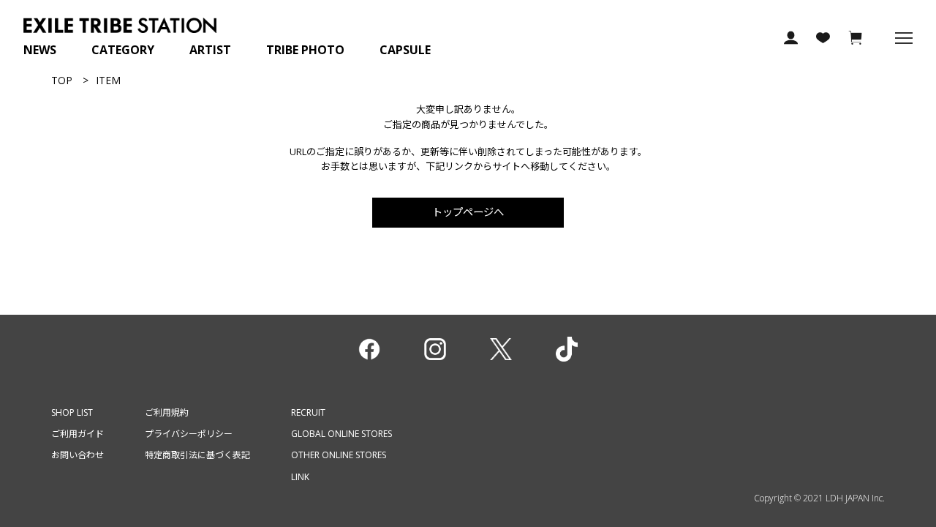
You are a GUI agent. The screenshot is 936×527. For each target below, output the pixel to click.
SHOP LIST (72, 412)
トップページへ (468, 212)
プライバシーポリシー (189, 433)
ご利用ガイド (77, 433)
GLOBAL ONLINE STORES (341, 433)
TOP (61, 80)
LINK (300, 477)
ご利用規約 (167, 412)
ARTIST (210, 50)
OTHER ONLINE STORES (338, 455)
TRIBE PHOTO (305, 50)
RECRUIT (308, 412)
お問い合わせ (77, 455)
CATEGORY (122, 50)
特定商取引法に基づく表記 (197, 455)
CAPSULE (405, 50)
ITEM (108, 80)
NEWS (39, 50)
